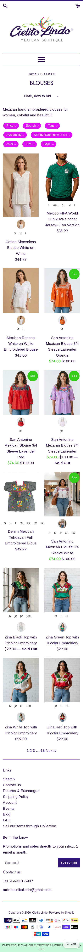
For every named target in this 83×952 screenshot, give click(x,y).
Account (10, 802)
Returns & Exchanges (21, 791)
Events (8, 808)
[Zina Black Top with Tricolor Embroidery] (21, 590)
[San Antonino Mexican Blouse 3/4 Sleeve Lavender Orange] (62, 290)
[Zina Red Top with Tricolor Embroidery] (62, 680)
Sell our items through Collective (29, 826)
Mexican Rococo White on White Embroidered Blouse (21, 344)
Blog (6, 814)
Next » (51, 751)
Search (9, 779)
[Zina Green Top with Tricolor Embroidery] (62, 590)
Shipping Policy (16, 797)
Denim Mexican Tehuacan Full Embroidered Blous (21, 537)
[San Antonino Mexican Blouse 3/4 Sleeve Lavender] (62, 392)
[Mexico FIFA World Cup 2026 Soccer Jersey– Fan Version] (62, 177)
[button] (11, 125)
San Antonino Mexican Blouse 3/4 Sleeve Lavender (62, 445)
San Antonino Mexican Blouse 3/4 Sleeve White (62, 547)
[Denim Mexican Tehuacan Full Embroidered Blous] (21, 496)
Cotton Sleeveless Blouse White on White (21, 248)
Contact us (12, 785)
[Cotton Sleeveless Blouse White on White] (21, 185)
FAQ (6, 820)
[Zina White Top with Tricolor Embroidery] (21, 680)
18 (43, 751)
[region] (41, 947)
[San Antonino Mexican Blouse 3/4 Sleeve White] (62, 494)
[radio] (21, 224)
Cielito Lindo (39, 912)
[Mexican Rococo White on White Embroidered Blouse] (21, 290)
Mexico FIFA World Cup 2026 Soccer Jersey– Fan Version (62, 219)
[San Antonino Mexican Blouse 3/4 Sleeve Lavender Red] (21, 392)
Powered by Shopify (61, 912)
